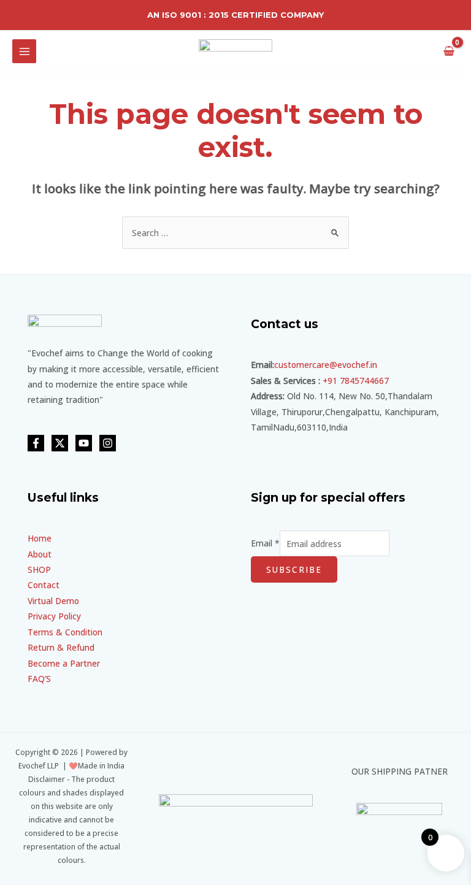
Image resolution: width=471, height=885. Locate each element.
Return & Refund (61, 647)
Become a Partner (64, 663)
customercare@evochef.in (325, 364)
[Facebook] (36, 443)
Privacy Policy (54, 616)
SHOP (39, 569)
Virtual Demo (53, 601)
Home (40, 538)
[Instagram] (107, 443)
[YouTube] (83, 443)
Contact (43, 585)
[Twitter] (60, 443)
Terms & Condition (65, 632)
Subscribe (294, 569)
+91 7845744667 (356, 380)
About (40, 554)
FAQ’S (39, 678)
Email (265, 544)
